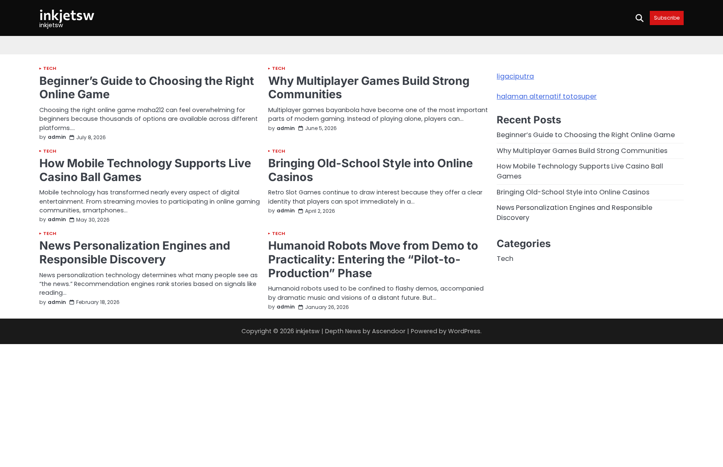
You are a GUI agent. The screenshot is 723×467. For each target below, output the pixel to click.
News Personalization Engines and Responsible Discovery (134, 252)
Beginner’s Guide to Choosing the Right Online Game (146, 88)
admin (57, 137)
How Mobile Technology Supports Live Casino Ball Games (145, 170)
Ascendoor (388, 331)
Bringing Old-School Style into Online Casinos (370, 170)
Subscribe (666, 17)
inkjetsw (67, 14)
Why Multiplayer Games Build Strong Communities (368, 88)
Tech (49, 68)
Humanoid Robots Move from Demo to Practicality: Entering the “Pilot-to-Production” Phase (373, 259)
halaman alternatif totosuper (547, 96)
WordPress (464, 331)
